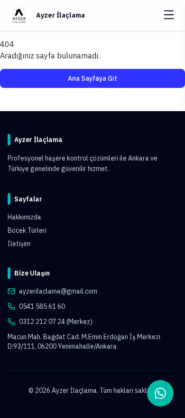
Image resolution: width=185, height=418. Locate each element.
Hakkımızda (24, 217)
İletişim (19, 243)
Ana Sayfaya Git (92, 78)
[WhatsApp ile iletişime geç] (160, 393)
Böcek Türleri (27, 230)
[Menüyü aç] (168, 14)
